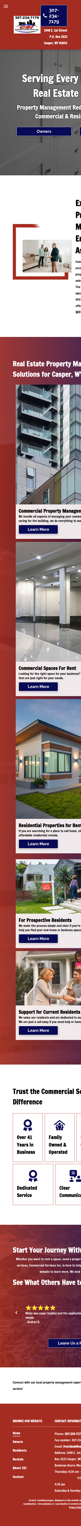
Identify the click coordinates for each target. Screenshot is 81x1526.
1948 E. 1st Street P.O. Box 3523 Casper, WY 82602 (55, 36)
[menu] (6, 6)
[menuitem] (34, 1433)
